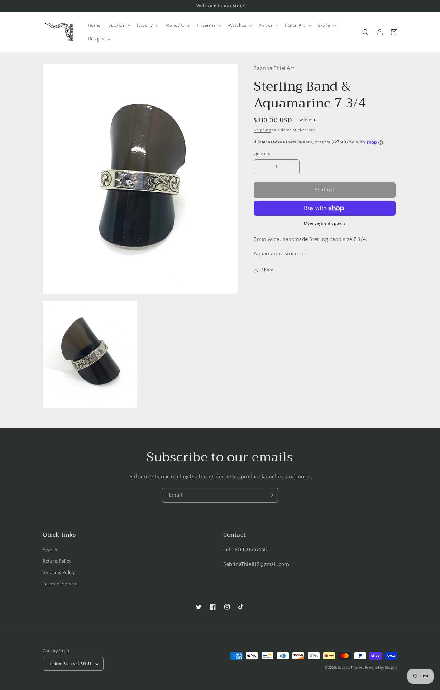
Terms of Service (60, 583)
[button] (118, 25)
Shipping (262, 130)
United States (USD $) (70, 663)
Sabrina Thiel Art (351, 668)
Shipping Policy (59, 572)
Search (50, 550)
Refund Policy (57, 561)
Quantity (262, 154)
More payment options (325, 224)
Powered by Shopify (381, 668)
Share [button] (267, 270)
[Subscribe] (270, 495)
